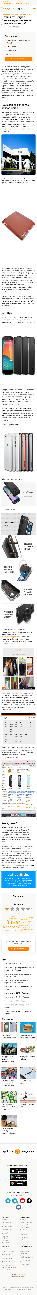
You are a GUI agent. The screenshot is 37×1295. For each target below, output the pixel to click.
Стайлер (18, 930)
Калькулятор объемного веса (7, 1262)
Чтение (22, 922)
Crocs (29, 921)
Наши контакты (25, 1249)
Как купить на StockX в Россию (16, 997)
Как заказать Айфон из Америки (8, 1036)
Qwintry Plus (5, 1249)
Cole (28, 923)
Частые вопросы (26, 1222)
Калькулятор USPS (7, 1258)
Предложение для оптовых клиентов (26, 1256)
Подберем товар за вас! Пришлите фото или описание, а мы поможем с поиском (16, 2)
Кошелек (22, 925)
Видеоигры (7, 930)
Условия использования (6, 1225)
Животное (14, 916)
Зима (12, 922)
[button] (34, 8)
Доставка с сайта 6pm (27, 1105)
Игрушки (22, 918)
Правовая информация (5, 1241)
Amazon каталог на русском (27, 1082)
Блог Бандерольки (16, 14)
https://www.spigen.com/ (10, 637)
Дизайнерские (27, 930)
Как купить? (11, 50)
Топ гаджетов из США (13, 964)
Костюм (30, 925)
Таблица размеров (7, 1251)
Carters (31, 917)
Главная (4, 14)
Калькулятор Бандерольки (6, 1255)
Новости (23, 1219)
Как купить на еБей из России (27, 1058)
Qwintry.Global (6, 1270)
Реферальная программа (24, 1252)
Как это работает (26, 1225)
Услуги (3, 1219)
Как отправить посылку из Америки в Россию (8, 1130)
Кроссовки (12, 926)
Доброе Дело (24, 1264)
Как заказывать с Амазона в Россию (27, 1036)
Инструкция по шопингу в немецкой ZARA (7, 1059)
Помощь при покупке (27, 1232)
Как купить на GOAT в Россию (16, 993)
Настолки (13, 918)
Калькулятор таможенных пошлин (8, 1266)
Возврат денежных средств (8, 1232)
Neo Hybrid (11, 46)
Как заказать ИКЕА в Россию (15, 1001)
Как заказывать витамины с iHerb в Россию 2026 (9, 1106)
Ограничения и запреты (25, 1238)
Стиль (27, 14)
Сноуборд (26, 927)
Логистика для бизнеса (25, 1261)
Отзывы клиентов (7, 1222)
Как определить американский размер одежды (7, 1083)
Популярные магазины (24, 1228)
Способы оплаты (7, 1229)
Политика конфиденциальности (9, 1237)
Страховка (24, 1234)
